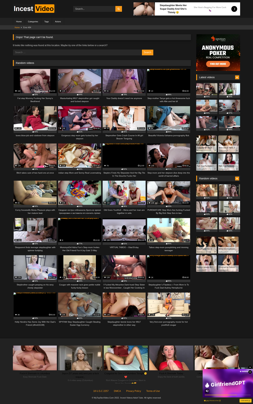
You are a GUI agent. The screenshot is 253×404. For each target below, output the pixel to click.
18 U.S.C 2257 (101, 391)
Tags (46, 21)
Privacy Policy (133, 391)
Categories (33, 21)
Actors (58, 21)
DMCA (117, 391)
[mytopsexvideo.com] (35, 9)
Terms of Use (153, 391)
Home (19, 21)
